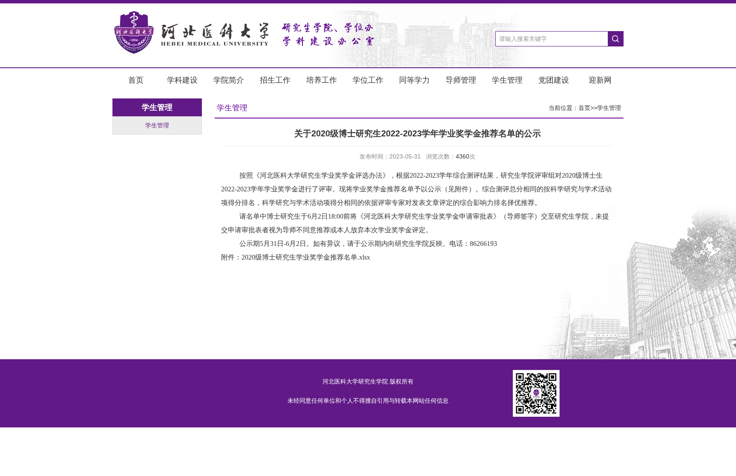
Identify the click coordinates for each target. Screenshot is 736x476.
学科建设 (182, 80)
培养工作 (321, 80)
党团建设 (553, 80)
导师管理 (461, 80)
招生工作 (275, 80)
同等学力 (414, 80)
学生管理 (507, 80)
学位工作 (368, 80)
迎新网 (600, 80)
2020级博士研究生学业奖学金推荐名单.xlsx (306, 257)
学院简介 (228, 80)
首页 (136, 80)
